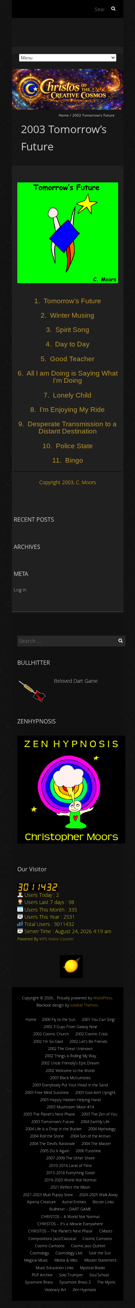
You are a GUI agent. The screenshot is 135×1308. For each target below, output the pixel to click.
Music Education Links (54, 1267)
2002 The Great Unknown (70, 1048)
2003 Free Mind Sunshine (47, 1092)
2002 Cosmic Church (51, 1033)
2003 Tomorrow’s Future (52, 1121)
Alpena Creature (41, 1201)
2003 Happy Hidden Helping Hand (70, 1099)
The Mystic (106, 1282)
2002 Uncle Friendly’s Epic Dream (70, 1063)
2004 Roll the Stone (47, 1136)
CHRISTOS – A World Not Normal (70, 1216)
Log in (20, 589)
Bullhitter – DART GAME (70, 1209)
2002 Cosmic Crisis (91, 1033)
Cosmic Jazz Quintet (88, 1245)
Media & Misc (66, 1260)
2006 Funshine (88, 1150)
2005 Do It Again (54, 1150)
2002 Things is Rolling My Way (70, 1055)
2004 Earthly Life (95, 1121)
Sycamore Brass (39, 1282)
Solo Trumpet (71, 1274)
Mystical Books (92, 1267)
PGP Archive (42, 1274)
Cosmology (39, 1252)
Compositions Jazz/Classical (52, 1238)
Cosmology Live (68, 1252)
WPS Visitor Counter (56, 938)
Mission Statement (100, 1260)
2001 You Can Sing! (98, 1019)
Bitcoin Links (103, 1201)
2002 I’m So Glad (48, 1041)
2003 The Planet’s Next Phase (49, 1114)
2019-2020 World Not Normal (70, 1179)
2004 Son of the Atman (90, 1136)
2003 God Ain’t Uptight (95, 1092)
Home (64, 115)
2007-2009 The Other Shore (70, 1158)
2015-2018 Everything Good (70, 1172)
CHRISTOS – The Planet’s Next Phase (60, 1231)
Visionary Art (55, 1289)
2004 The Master (96, 1143)
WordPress (102, 997)
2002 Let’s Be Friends (88, 1041)
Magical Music (36, 1260)
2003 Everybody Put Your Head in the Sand (70, 1084)
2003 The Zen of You (99, 1114)
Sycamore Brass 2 (75, 1282)
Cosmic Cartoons (97, 1238)
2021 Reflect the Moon (70, 1187)
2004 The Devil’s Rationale (52, 1143)
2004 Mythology (102, 1128)
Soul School (99, 1274)
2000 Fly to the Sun (58, 1019)
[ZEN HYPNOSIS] (71, 790)
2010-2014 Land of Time (70, 1165)
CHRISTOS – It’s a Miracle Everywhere (70, 1223)
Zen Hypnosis (84, 1289)
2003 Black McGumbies (70, 1077)
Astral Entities (74, 1201)
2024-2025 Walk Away (98, 1194)
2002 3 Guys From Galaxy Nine (70, 1026)
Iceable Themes (84, 1005)
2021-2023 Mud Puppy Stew (48, 1194)
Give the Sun (100, 1252)
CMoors (105, 1231)
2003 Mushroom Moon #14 (70, 1106)
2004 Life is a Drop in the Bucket (53, 1128)
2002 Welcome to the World (70, 1070)
